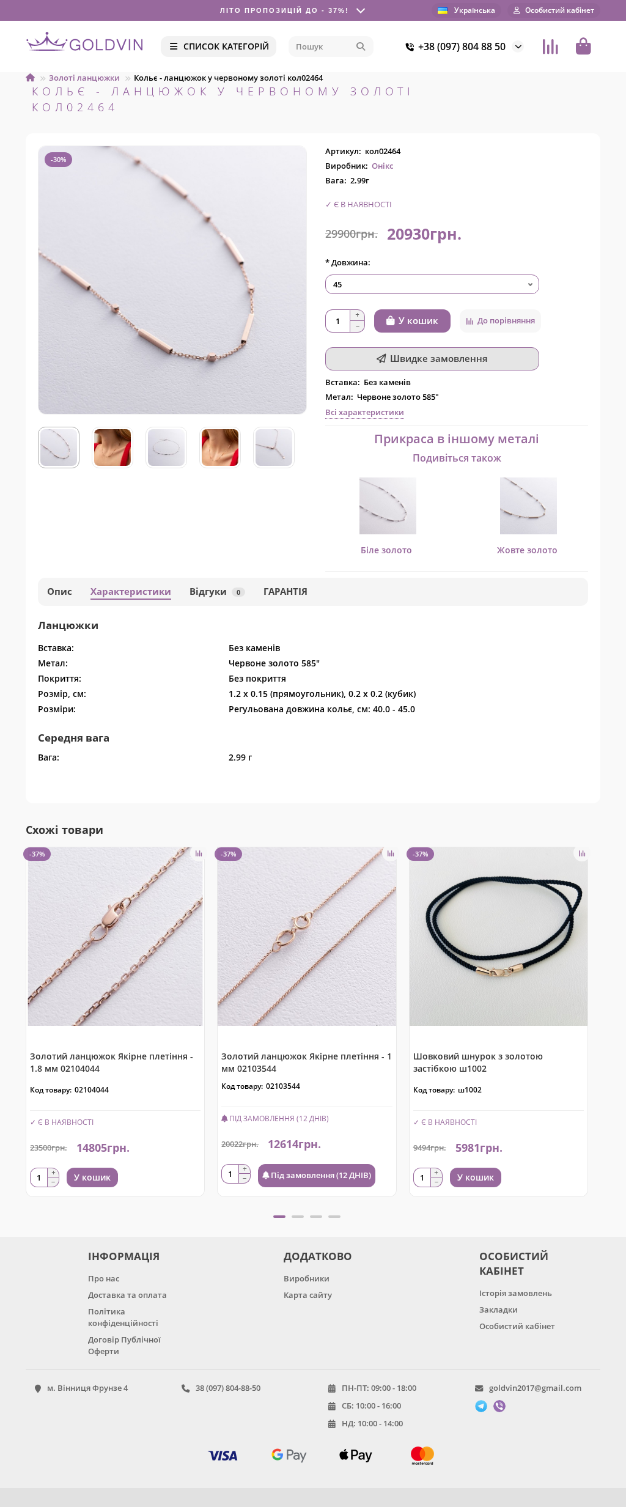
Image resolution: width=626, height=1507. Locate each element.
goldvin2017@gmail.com (535, 1387)
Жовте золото (527, 550)
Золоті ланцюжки (84, 77)
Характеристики (130, 591)
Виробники (307, 1278)
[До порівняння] (198, 852)
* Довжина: (347, 262)
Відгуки (215, 591)
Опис (59, 591)
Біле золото (386, 550)
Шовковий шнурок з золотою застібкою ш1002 (478, 1062)
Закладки (498, 1309)
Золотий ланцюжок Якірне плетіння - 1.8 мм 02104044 (111, 1062)
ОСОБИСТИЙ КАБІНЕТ (513, 1263)
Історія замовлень (515, 1293)
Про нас (103, 1278)
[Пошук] (360, 46)
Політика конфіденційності (123, 1317)
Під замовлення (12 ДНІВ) (320, 1175)
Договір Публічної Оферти (124, 1345)
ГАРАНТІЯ (285, 591)
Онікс (382, 165)
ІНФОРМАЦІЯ (124, 1256)
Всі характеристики (364, 412)
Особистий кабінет (517, 1326)
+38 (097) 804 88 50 (462, 46)
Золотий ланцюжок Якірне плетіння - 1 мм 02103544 (306, 1062)
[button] (27, 1026)
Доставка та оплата (127, 1294)
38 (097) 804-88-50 (228, 1387)
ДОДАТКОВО (318, 1256)
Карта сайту (308, 1294)
